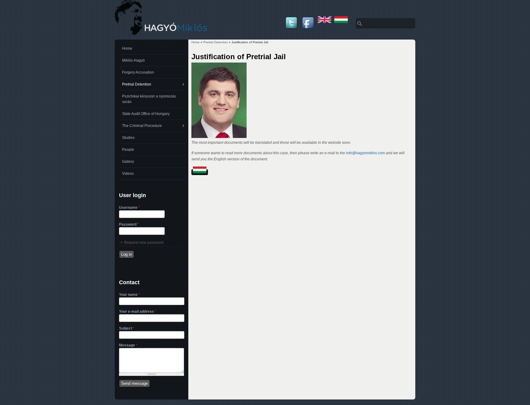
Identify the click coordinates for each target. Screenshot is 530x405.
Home (195, 42)
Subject (127, 328)
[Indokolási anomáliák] (341, 22)
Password (129, 224)
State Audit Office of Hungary (146, 114)
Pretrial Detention (215, 42)
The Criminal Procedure (142, 126)
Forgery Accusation (138, 72)
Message (128, 345)
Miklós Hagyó (133, 60)
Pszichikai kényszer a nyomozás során (149, 99)
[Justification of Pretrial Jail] (324, 22)
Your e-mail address (137, 311)
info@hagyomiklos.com (365, 153)
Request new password (143, 242)
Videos (128, 173)
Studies (128, 138)
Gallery (128, 161)
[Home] (161, 34)
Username (129, 207)
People (128, 149)
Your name (129, 294)
